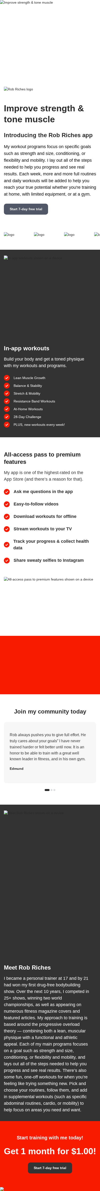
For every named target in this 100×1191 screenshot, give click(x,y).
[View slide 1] (47, 790)
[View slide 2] (51, 790)
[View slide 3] (54, 790)
